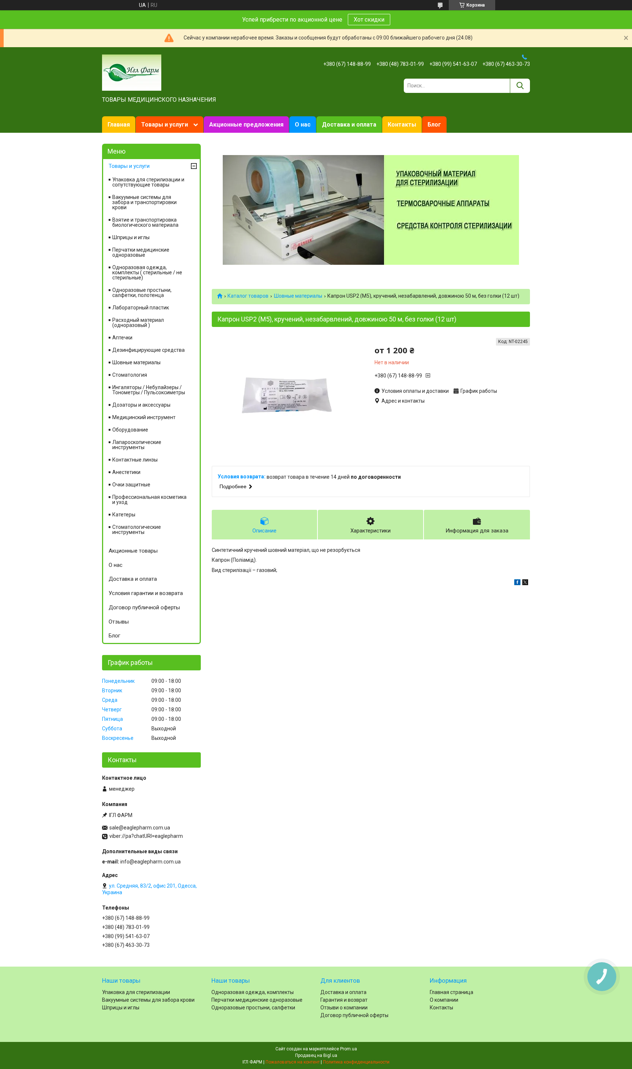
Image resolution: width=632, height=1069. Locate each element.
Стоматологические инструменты (136, 529)
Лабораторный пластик (140, 307)
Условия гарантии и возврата (146, 593)
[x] (525, 583)
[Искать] (520, 86)
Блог (434, 124)
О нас (303, 124)
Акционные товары (133, 550)
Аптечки (122, 337)
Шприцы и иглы (131, 237)
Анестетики (126, 472)
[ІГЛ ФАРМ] (131, 72)
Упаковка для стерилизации (136, 992)
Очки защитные (131, 485)
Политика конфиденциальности (356, 1062)
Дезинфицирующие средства (148, 350)
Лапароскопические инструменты (136, 444)
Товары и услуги (164, 124)
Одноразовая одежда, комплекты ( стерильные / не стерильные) (147, 272)
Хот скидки (369, 19)
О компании (444, 1000)
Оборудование (130, 430)
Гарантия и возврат (344, 1000)
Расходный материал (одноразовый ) (138, 322)
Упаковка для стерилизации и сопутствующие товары (148, 182)
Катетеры (123, 514)
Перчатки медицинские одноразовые (140, 252)
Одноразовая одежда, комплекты (252, 992)
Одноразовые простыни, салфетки (253, 1007)
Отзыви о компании (344, 1007)
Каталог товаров (247, 295)
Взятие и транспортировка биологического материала (145, 222)
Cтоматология (129, 375)
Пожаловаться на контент (293, 1062)
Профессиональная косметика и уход (149, 499)
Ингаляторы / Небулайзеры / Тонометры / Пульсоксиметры (148, 389)
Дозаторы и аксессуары (141, 405)
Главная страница (451, 992)
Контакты (402, 124)
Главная (119, 124)
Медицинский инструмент (144, 417)
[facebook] (517, 583)
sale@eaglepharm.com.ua (139, 828)
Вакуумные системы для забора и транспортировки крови (144, 202)
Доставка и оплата (349, 124)
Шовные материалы (298, 295)
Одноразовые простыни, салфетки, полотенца (142, 292)
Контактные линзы (135, 460)
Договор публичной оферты (144, 607)
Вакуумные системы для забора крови (148, 1000)
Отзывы (119, 621)
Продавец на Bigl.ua (316, 1055)
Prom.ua (348, 1048)
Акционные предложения (246, 124)
